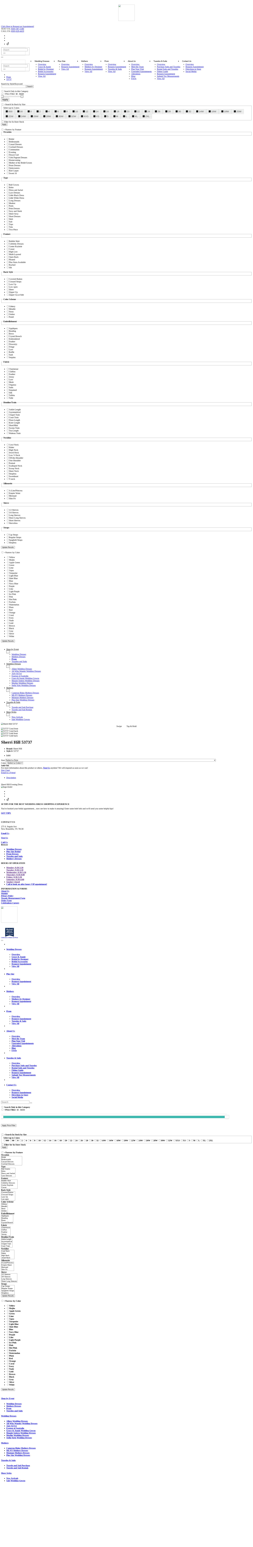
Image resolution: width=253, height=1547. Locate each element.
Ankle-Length (15, 409)
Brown (12, 626)
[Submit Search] (4, 69)
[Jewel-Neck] (7, 1258)
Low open (13, 287)
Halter (11, 447)
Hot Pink (13, 599)
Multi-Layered (15, 254)
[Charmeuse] (5, 1228)
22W (10, 116)
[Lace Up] (8, 1197)
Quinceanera (14, 168)
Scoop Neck (14, 468)
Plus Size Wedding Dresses (23, 700)
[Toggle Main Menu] (2, 57)
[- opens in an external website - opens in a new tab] (126, 20)
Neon (11, 312)
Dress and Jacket (16, 190)
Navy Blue (13, 583)
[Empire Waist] (7, 1265)
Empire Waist (14, 493)
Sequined (13, 390)
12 (87, 111)
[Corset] (9, 1187)
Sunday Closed (13, 882)
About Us (5, 891)
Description (11, 778)
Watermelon (14, 605)
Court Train (14, 417)
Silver (11, 634)
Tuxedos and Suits (19, 661)
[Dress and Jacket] (8, 1173)
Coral (11, 615)
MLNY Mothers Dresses (22, 695)
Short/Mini (13, 425)
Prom (14, 659)
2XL (147, 116)
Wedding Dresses (19, 654)
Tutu (11, 227)
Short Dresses (14, 216)
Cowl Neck (14, 445)
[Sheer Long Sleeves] (9, 1281)
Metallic (12, 309)
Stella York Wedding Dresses (24, 685)
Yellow (12, 557)
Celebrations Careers (10, 903)
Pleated (12, 259)
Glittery (12, 306)
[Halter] (7, 1253)
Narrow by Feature (13, 129)
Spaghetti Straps (15, 540)
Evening (12, 152)
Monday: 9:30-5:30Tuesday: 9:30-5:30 (14, 869)
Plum (11, 607)
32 (190, 111)
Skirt (11, 219)
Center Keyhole (15, 246)
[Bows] (7, 1220)
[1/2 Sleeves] (9, 1274)
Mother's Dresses (14, 859)
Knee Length (14, 423)
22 (138, 111)
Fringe (11, 347)
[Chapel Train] (6, 1244)
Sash (11, 355)
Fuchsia (12, 602)
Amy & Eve (17, 673)
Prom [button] (8, 1011)
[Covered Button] (8, 1192)
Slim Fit (12, 498)
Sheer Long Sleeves (17, 518)
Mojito (12, 560)
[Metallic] (4, 1206)
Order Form (6, 900)
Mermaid (12, 496)
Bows (11, 334)
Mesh (11, 382)
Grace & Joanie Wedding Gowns (25, 678)
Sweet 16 (13, 173)
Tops (11, 224)
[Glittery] (4, 1204)
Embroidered (14, 339)
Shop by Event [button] (7, 1398)
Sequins (12, 357)
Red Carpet (13, 171)
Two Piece (13, 229)
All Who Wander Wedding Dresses (26, 671)
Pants (11, 206)
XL (136, 116)
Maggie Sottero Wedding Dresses (25, 681)
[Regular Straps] (7, 1288)
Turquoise (13, 573)
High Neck (13, 450)
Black (11, 628)
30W (61, 116)
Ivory (11, 618)
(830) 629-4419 (17, 31)
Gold (11, 623)
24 (148, 111)
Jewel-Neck (14, 453)
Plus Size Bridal (13, 851)
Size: (3, 760)
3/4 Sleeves (13, 512)
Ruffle (11, 352)
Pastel (11, 317)
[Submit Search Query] (31, 1102)
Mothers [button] (10, 991)
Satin (11, 387)
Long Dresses (14, 200)
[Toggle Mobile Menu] (2, 940)
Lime (11, 568)
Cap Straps (13, 535)
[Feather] (5, 1232)
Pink (11, 597)
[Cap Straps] (7, 1286)
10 (76, 111)
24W (23, 116)
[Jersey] (5, 1234)
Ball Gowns (14, 185)
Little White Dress (16, 198)
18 (117, 111)
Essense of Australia (20, 676)
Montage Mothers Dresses (22, 697)
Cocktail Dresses (16, 147)
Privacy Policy (7, 896)
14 (97, 111)
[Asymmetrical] (6, 1242)
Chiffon (12, 371)
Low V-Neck (14, 455)
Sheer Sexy (13, 214)
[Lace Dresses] (8, 1176)
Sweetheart (13, 476)
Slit (10, 267)
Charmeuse (13, 369)
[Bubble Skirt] (9, 1181)
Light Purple (14, 591)
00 (21, 111)
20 (128, 111)
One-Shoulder (15, 460)
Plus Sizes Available (17, 262)
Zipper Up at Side (16, 295)
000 (10, 111)
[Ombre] (4, 1211)
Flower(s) (13, 344)
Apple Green (14, 562)
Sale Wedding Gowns (21, 719)
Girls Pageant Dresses (18, 157)
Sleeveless (13, 523)
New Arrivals (17, 717)
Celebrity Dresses (16, 244)
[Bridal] (11, 1157)
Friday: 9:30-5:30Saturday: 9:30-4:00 (15, 878)
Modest (12, 203)
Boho (11, 187)
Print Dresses (14, 208)
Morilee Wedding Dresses (22, 683)
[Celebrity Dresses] (9, 1183)
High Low (13, 252)
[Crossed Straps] (8, 1195)
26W (35, 116)
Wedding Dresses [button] (14, 949)
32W (73, 116)
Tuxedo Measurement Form (13, 898)
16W (213, 111)
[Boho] (8, 1171)
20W (239, 111)
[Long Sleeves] (9, 1279)
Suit (10, 222)
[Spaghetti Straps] (7, 1291)
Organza (12, 385)
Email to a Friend (8, 773)
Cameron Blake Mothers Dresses (25, 693)
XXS (86, 116)
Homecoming (14, 160)
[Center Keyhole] (9, 1185)
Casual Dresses (15, 144)
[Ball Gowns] (8, 1169)
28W (48, 116)
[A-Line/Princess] (7, 1263)
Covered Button (15, 279)
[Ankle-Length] (6, 1239)
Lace (11, 349)
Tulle (11, 398)
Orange (12, 612)
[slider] (227, 1117)
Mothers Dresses (18, 657)
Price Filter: (10, 94)
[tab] (129, 655)
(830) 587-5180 (17, 29)
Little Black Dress (16, 195)
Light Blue (13, 576)
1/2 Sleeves (13, 510)
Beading (12, 331)
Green (11, 565)
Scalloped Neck (15, 466)
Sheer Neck (14, 471)
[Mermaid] (7, 1267)
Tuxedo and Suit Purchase (22, 707)
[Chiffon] (5, 1230)
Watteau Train (15, 433)
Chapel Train (14, 415)
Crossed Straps (15, 281)
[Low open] (8, 1199)
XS (97, 116)
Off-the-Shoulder (16, 458)
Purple (11, 586)
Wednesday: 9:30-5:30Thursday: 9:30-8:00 (16, 873)
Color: (4, 763)
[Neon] (4, 1209)
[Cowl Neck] (7, 1251)
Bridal (11, 139)
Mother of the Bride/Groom (20, 163)
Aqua (11, 570)
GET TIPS (6, 813)
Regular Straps (15, 537)
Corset (11, 249)
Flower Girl (14, 155)
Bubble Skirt (14, 241)
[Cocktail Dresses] (11, 1164)
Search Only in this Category (16, 91)
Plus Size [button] (10, 974)
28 (169, 111)
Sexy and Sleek (15, 211)
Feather (12, 341)
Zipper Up (13, 292)
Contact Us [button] (11, 1085)
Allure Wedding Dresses (22, 669)
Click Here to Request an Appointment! (17, 26)
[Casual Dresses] (11, 1162)
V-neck (12, 479)
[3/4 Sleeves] (9, 1277)
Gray (11, 631)
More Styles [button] (6, 1473)
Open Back (13, 257)
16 (107, 111)
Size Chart (5, 770)
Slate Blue (13, 578)
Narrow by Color (12, 552)
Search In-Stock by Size (15, 104)
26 (159, 111)
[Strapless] (7, 1293)
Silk (10, 393)
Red (11, 610)
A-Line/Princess (15, 490)
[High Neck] (7, 1256)
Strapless (12, 474)
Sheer (11, 289)
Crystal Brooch (15, 336)
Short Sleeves (14, 520)
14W (201, 111)
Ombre (12, 314)
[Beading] (7, 1218)
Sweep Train (14, 428)
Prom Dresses (14, 165)
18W (226, 111)
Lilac (11, 589)
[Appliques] (7, 1216)
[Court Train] (6, 1246)
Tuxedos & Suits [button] (13, 1058)
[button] (42, 61)
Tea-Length (14, 431)
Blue (11, 581)
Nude (11, 620)
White (11, 636)
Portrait (12, 463)
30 (179, 111)
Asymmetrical (15, 412)
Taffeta (12, 395)
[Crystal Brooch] (7, 1223)
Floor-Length (14, 420)
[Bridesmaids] (11, 1159)
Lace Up (12, 284)
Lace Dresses (14, 193)
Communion (14, 149)
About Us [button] (10, 1031)
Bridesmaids (14, 142)
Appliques (13, 328)
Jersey (11, 377)
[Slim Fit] (7, 1269)
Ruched (12, 265)
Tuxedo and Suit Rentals (22, 710)
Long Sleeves (14, 515)
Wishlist (4, 893)
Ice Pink (12, 594)
